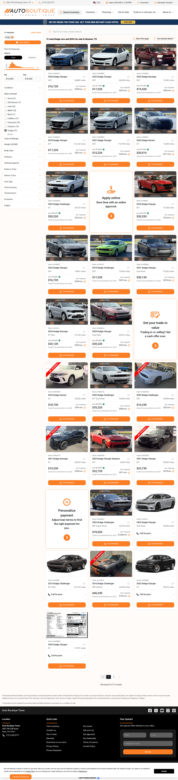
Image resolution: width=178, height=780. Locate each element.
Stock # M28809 (98, 73)
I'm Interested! (68, 101)
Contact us (51, 730)
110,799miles (124, 144)
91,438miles (168, 208)
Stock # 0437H (142, 519)
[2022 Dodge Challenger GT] (67, 184)
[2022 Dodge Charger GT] (67, 625)
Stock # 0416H (53, 328)
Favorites (144, 2)
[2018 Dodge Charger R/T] (67, 121)
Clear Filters (36, 32)
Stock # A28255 (142, 73)
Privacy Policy (52, 746)
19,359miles (168, 144)
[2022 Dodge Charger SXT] (111, 57)
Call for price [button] (145, 533)
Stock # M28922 (54, 201)
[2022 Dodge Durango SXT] (155, 57)
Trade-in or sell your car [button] (144, 12)
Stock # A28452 (54, 264)
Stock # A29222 (98, 580)
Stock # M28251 (98, 519)
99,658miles (168, 398)
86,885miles (80, 80)
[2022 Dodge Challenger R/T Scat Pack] (111, 375)
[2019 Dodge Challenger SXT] (111, 248)
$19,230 (53, 468)
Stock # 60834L (142, 201)
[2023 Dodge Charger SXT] (67, 248)
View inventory (52, 726)
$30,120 (142, 277)
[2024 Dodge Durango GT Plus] (67, 312)
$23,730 (142, 468)
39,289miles (124, 398)
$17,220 (53, 150)
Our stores (87, 726)
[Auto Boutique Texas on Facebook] (149, 710)
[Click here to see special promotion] (89, 22)
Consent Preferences (20, 777)
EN (98, 2)
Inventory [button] (90, 12)
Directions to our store (56, 742)
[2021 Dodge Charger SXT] (111, 121)
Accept (164, 771)
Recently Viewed (165, 2)
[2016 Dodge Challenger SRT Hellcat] (111, 564)
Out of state (123, 12)
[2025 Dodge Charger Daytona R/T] (111, 439)
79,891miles (80, 271)
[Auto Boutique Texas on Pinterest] (173, 710)
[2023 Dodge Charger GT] (155, 564)
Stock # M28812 (54, 137)
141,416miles (80, 587)
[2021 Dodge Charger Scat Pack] (155, 248)
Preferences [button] (82, 771)
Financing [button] (106, 12)
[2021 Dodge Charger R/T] (155, 439)
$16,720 (53, 86)
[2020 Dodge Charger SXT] (67, 57)
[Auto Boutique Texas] (29, 12)
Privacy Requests (53, 750)
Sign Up (148, 752)
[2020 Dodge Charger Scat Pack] (111, 312)
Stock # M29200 (143, 392)
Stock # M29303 (54, 392)
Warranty (50, 738)
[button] (19, 2)
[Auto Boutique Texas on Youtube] (161, 710)
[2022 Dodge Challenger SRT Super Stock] (111, 503)
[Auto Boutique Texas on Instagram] (167, 710)
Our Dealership (89, 738)
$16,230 (142, 404)
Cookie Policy (89, 746)
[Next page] (119, 677)
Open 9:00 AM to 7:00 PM (120, 2)
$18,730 (53, 404)
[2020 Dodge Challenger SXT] (155, 375)
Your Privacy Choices (87, 778)
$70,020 (97, 532)
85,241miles (124, 335)
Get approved (89, 734)
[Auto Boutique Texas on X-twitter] (155, 710)
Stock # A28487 (142, 137)
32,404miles (124, 587)
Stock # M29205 (143, 455)
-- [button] (173, 533)
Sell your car (88, 730)
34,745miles (124, 526)
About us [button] (167, 12)
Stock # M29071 (54, 73)
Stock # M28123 (98, 392)
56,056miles (168, 526)
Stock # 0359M (53, 580)
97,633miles (168, 271)
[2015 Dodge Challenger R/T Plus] (67, 564)
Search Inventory (71, 12)
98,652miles (168, 462)
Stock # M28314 (98, 328)
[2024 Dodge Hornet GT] (155, 121)
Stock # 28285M (143, 580)
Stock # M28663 (143, 264)
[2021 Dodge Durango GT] (67, 439)
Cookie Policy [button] (30, 771)
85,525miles (80, 462)
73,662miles (124, 271)
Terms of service (90, 742)
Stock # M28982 (54, 641)
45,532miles (80, 398)
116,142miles (80, 144)
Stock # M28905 (98, 137)
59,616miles (168, 587)
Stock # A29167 (98, 264)
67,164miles (80, 335)
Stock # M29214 (54, 455)
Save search (24, 42)
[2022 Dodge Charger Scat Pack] (155, 503)
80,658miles (124, 80)
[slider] (4, 69)
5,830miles (125, 462)
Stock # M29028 (98, 455)
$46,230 (97, 593)
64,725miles (80, 208)
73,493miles (168, 80)
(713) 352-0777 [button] (48, 2)
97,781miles (80, 648)
